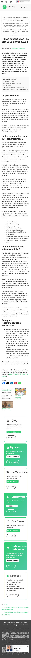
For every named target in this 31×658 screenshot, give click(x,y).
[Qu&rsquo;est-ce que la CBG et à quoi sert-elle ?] (8, 393)
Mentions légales (7, 624)
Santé (5, 605)
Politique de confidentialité (20, 624)
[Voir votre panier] (21, 7)
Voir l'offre (11, 437)
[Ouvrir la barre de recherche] (24, 7)
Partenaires (23, 622)
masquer (13, 79)
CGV (16, 626)
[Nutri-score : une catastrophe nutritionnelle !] (20, 391)
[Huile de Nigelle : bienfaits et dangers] (7, 404)
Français (21, 1)
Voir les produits (13, 462)
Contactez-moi (12, 595)
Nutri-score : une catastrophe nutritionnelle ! (19, 397)
